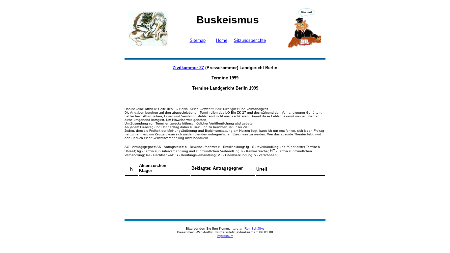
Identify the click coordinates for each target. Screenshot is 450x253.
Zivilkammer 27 (188, 67)
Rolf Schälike (254, 228)
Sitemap (198, 40)
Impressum (225, 236)
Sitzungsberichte (250, 40)
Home (221, 40)
